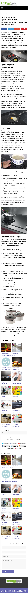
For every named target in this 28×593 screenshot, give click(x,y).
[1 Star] (7, 439)
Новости (7, 586)
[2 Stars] (9, 439)
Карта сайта (13, 586)
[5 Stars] (13, 439)
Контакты (20, 586)
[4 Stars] (11, 439)
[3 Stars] (10, 439)
